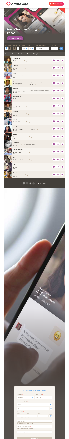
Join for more (41, 183)
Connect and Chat (15, 38)
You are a (8, 45)
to (29, 45)
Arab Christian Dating (24, 54)
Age (23, 45)
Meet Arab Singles (11, 54)
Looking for (16, 45)
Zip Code (53, 45)
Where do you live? (41, 45)
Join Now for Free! (56, 4)
